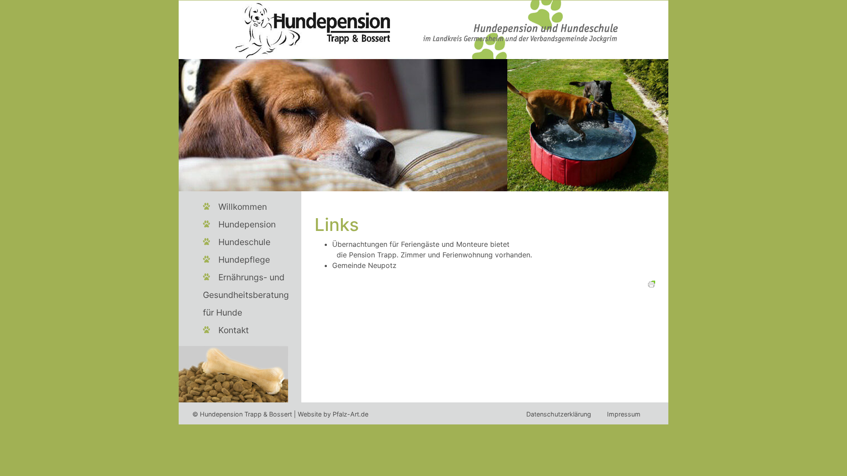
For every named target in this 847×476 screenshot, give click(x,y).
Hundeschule (244, 242)
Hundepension (247, 224)
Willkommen (242, 206)
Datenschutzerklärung (558, 414)
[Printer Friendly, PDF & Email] (651, 283)
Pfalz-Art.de (350, 414)
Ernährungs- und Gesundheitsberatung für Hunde (246, 295)
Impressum (624, 414)
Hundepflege (244, 259)
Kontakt (233, 330)
